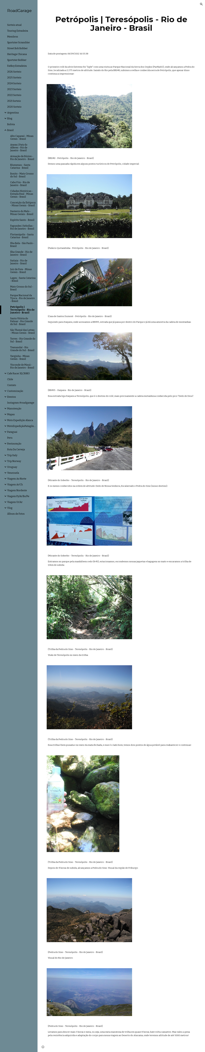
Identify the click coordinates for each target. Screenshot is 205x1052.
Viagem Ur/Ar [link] (15, 502)
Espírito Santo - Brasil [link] (22, 220)
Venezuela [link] (13, 472)
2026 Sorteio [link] (14, 71)
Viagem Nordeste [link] (17, 490)
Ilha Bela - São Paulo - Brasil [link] (22, 244)
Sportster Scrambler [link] (18, 42)
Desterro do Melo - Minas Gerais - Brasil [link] (21, 213)
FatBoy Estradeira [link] (17, 65)
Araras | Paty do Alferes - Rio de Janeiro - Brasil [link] (18, 147)
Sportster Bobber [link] (16, 60)
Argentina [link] (13, 112)
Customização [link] (15, 391)
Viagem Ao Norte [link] (16, 478)
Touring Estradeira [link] (17, 30)
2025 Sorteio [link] (14, 77)
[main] (121, 23)
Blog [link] (9, 118)
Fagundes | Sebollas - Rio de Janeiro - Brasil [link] (22, 227)
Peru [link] (9, 437)
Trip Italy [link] (12, 455)
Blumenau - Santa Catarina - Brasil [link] (20, 166)
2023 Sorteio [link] (14, 89)
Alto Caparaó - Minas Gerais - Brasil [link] (21, 137)
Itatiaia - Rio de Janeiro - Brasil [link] (18, 262)
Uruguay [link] (12, 467)
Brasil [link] (10, 130)
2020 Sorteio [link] (14, 106)
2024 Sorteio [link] (14, 83)
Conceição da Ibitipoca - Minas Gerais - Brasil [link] (23, 204)
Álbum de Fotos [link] (16, 513)
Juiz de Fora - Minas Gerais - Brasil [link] (21, 271)
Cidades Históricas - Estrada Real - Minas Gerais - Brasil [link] (21, 194)
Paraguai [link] (12, 432)
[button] (201, 4)
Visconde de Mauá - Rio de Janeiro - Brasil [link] (22, 366)
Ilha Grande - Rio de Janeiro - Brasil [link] (21, 253)
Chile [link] (10, 379)
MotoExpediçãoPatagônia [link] (21, 426)
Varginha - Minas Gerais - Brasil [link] (20, 357)
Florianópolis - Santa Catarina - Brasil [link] (22, 236)
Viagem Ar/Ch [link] (15, 484)
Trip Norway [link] (14, 461)
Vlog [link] (9, 508)
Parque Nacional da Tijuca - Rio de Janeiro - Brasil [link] (22, 298)
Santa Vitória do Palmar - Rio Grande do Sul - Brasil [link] (21, 321)
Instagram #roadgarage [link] (20, 402)
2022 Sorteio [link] (14, 95)
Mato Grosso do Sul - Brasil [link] (21, 288)
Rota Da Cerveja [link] (16, 449)
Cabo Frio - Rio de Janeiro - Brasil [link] (20, 184)
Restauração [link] (14, 443)
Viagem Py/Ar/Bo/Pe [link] (18, 496)
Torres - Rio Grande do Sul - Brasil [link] (22, 340)
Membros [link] (12, 36)
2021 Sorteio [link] (14, 101)
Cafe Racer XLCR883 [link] (18, 373)
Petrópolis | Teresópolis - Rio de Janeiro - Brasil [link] (22, 309)
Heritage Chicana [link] (17, 54)
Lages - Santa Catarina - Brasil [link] (23, 279)
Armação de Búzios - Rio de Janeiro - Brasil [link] (22, 158)
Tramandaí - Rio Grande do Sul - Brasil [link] (22, 349)
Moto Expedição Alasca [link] (20, 420)
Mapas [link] (11, 414)
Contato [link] (11, 385)
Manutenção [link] (14, 408)
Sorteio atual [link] (14, 25)
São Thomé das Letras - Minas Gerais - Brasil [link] (22, 331)
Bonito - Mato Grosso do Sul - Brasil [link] (22, 175)
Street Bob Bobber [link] (17, 48)
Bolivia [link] (11, 124)
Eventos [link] (11, 396)
